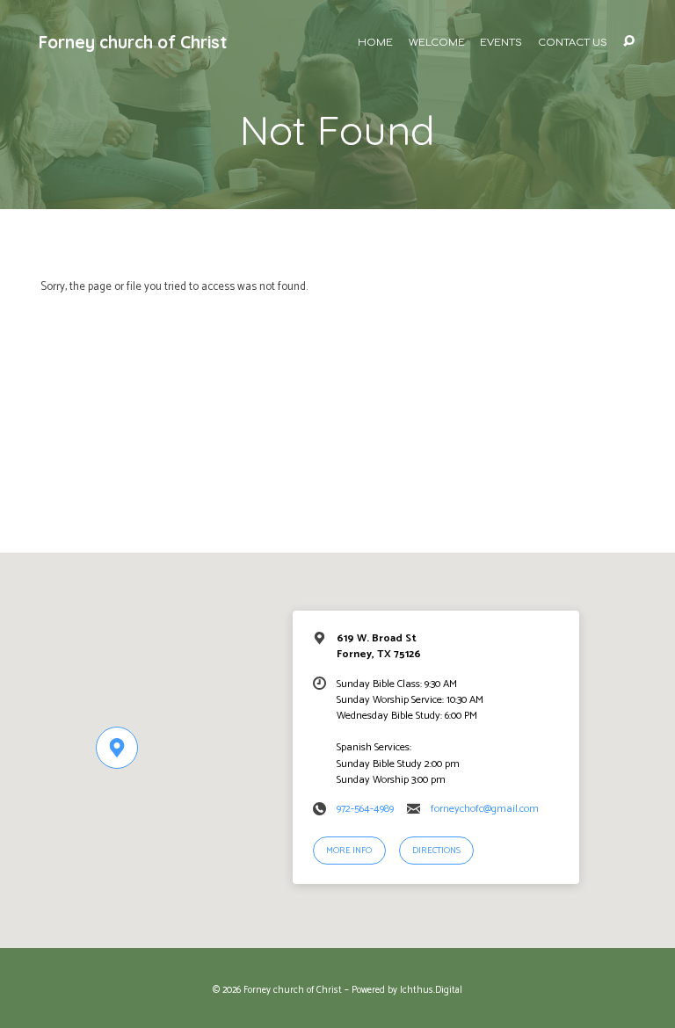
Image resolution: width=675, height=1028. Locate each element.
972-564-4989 (365, 809)
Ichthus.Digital (431, 990)
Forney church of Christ (133, 42)
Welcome (437, 43)
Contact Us (572, 43)
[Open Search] (629, 41)
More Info (349, 850)
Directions (436, 850)
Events (501, 43)
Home (375, 43)
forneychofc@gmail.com (485, 809)
